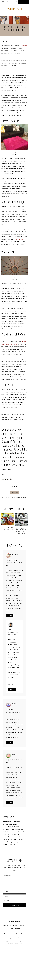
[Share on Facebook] (12, 486)
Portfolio (15, 925)
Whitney (12, 629)
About (11, 928)
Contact (17, 928)
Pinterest (19, 938)
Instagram (10, 938)
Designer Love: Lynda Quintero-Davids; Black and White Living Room (21, 530)
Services (6, 925)
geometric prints (20, 239)
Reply (10, 615)
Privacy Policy (18, 943)
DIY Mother (23, 45)
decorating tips (13, 497)
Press (22, 925)
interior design (22, 497)
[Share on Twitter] (14, 486)
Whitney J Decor (14, 9)
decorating (5, 497)
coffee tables (18, 181)
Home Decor (14, 492)
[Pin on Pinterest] (16, 486)
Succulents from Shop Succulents (7, 528)
